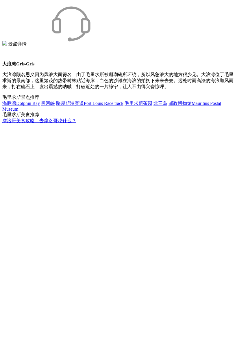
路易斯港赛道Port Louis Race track (89, 103)
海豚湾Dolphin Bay (21, 103)
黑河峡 (48, 103)
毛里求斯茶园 (138, 103)
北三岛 (160, 103)
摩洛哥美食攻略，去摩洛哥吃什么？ (39, 120)
